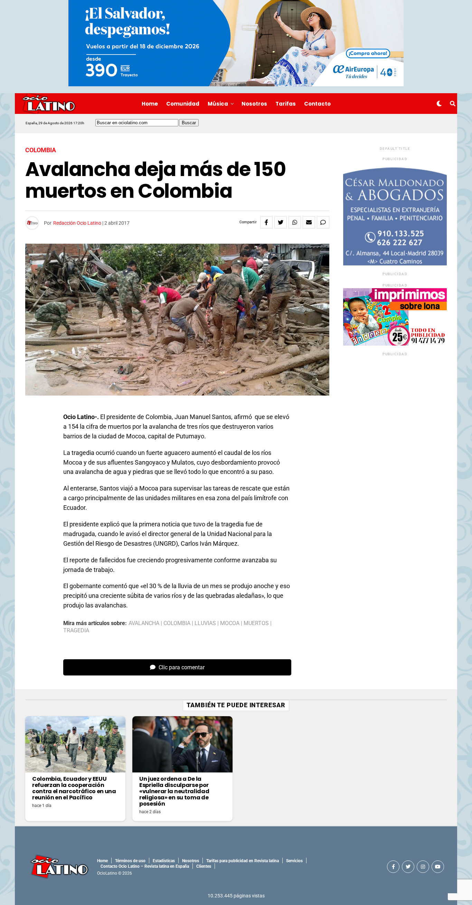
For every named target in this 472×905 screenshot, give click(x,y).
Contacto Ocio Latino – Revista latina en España (145, 866)
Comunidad (182, 103)
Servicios (294, 860)
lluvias (205, 623)
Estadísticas (164, 860)
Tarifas (285, 103)
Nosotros (254, 103)
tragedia (76, 630)
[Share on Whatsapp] (295, 222)
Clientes (203, 866)
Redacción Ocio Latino (77, 223)
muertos (256, 623)
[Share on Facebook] (266, 222)
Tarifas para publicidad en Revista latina (242, 860)
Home (150, 103)
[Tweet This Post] (280, 222)
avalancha (144, 623)
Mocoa (229, 623)
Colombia (176, 623)
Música (218, 103)
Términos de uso (130, 860)
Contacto (317, 103)
